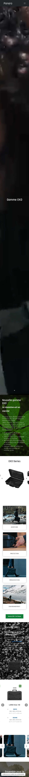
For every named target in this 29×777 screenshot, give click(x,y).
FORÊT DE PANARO (16, 641)
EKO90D (15, 717)
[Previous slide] (2, 746)
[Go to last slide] (2, 478)
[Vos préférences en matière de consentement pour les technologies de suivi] (13, 774)
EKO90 (15, 709)
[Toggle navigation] (25, 3)
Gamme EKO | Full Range (14, 616)
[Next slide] (26, 478)
